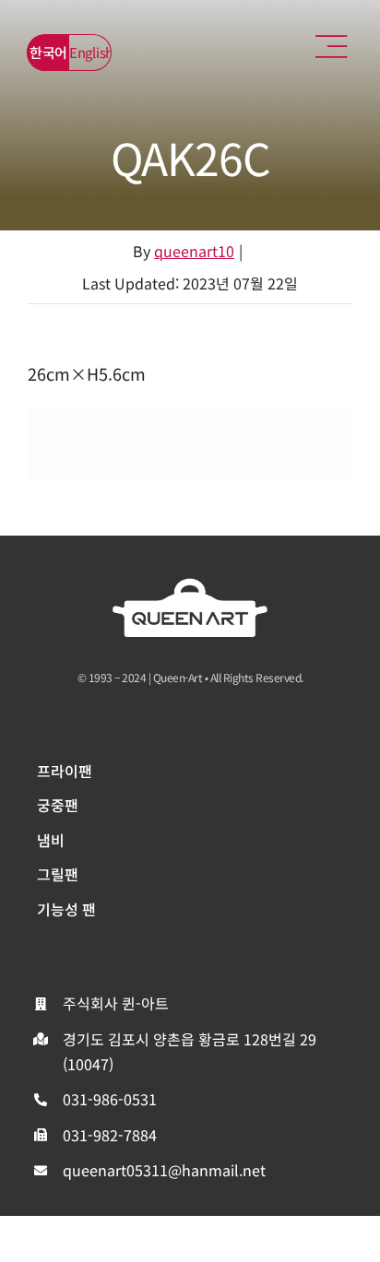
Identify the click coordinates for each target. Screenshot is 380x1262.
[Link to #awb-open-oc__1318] (331, 47)
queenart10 (194, 251)
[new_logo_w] (190, 585)
